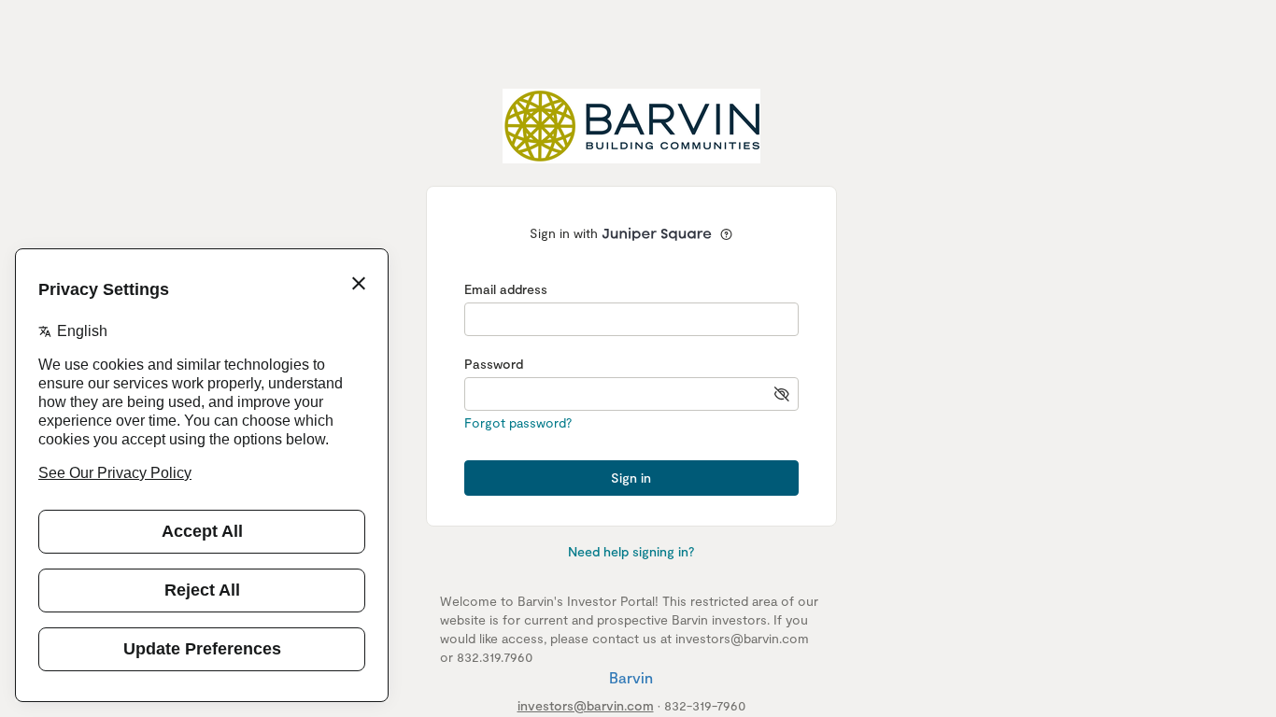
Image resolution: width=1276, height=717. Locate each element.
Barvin (631, 677)
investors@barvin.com (585, 705)
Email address (505, 289)
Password (493, 364)
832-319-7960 (704, 705)
